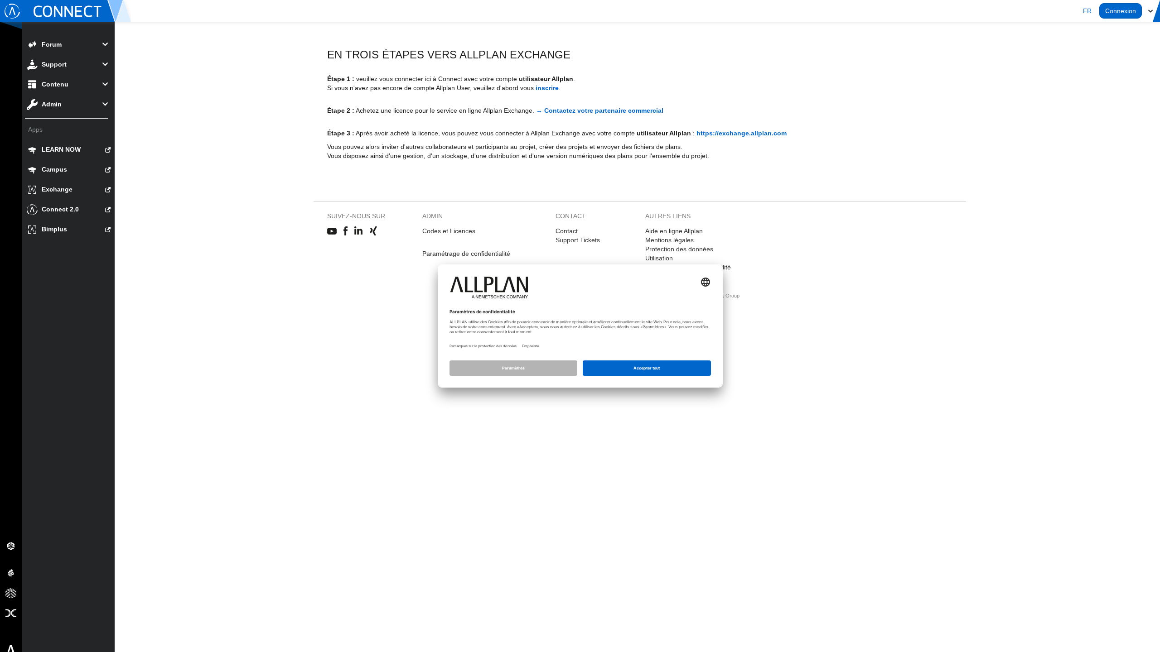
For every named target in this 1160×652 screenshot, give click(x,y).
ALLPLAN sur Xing (373, 231)
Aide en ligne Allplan (674, 231)
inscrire (547, 87)
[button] (1087, 11)
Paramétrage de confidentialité (466, 253)
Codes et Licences (448, 231)
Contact (567, 231)
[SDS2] (10, 545)
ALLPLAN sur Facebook (345, 231)
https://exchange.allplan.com (741, 133)
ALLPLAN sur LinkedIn (358, 231)
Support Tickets (578, 240)
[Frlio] (10, 592)
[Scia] (10, 572)
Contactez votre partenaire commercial (603, 110)
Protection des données (679, 249)
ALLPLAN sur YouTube (332, 231)
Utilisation (659, 258)
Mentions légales (669, 240)
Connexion (1120, 10)
